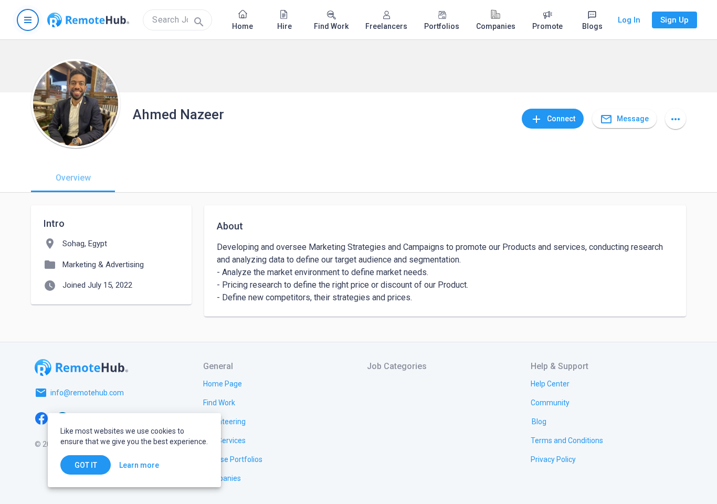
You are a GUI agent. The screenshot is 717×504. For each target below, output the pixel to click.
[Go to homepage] (88, 20)
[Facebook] (41, 417)
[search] (177, 20)
